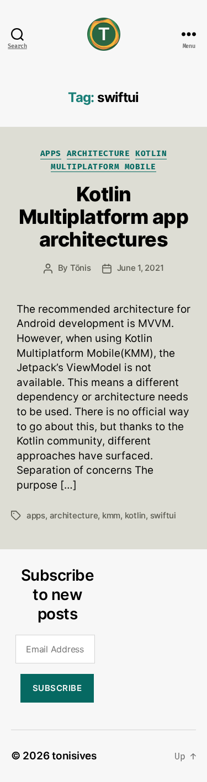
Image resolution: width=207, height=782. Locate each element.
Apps (50, 153)
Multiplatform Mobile (103, 167)
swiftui (163, 515)
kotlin (135, 515)
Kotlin (151, 153)
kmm (111, 515)
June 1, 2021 (140, 268)
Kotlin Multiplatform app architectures (104, 216)
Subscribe (57, 688)
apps (35, 515)
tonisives (74, 755)
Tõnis (80, 268)
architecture (74, 515)
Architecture (98, 153)
